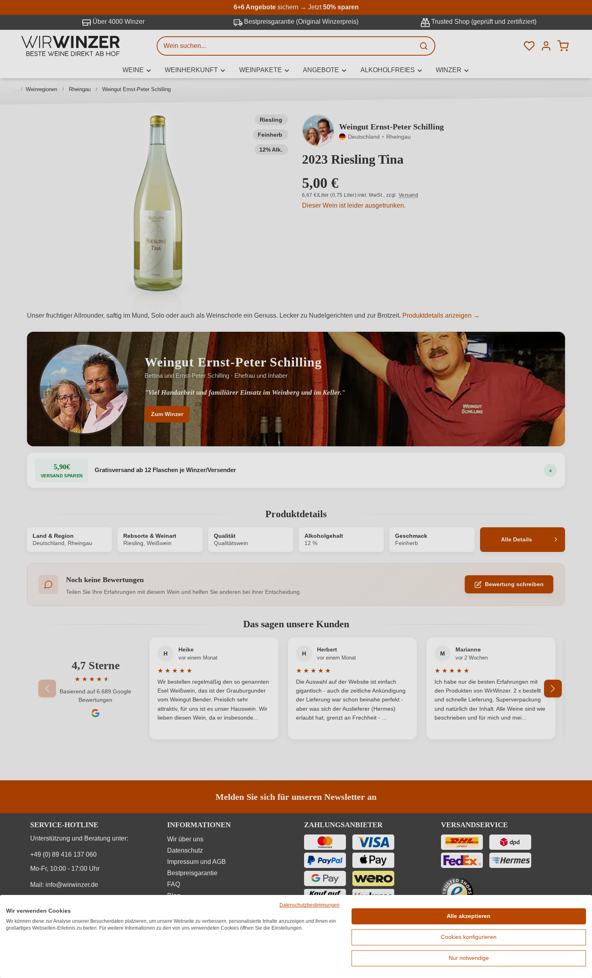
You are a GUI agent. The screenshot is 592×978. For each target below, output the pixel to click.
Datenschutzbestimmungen (309, 905)
